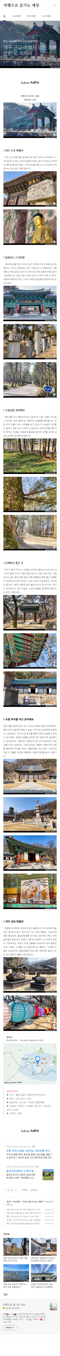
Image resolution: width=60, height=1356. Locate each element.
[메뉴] (54, 5)
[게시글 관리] (15, 1190)
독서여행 (46, 16)
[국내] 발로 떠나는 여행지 (33, 1201)
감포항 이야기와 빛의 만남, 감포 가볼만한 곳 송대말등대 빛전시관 (23, 1221)
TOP (54, 1354)
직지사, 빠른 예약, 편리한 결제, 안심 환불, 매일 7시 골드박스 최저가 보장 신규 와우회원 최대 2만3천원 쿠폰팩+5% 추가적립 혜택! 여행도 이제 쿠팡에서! (29, 1156)
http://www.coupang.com (18, 1146)
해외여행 (31, 16)
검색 (48, 5)
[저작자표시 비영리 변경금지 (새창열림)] (34, 1190)
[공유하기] (12, 1190)
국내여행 (16, 16)
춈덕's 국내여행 (13, 1201)
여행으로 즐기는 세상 (21, 6)
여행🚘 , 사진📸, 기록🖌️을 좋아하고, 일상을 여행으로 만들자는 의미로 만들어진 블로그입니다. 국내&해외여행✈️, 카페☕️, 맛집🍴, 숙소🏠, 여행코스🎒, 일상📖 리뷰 (24, 1318)
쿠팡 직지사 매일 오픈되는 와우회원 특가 (28, 1150)
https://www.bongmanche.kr (20, 1166)
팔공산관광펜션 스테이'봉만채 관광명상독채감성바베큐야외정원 (21, 1170)
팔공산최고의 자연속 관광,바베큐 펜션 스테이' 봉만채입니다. (20, 1176)
